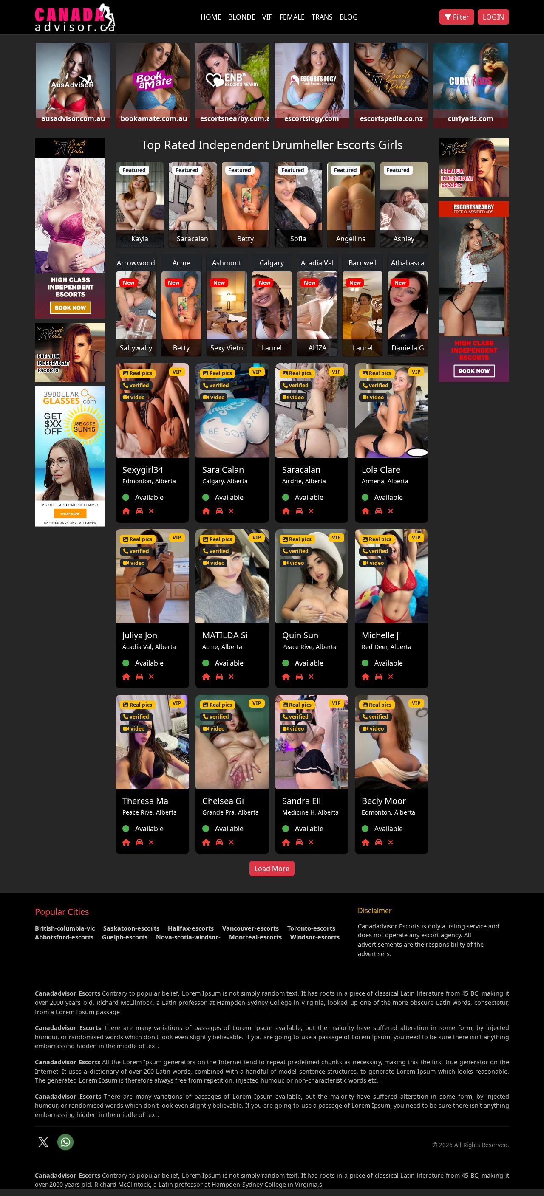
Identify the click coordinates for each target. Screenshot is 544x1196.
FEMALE (292, 17)
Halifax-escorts (191, 928)
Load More (272, 868)
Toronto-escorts (311, 928)
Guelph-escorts (124, 937)
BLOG (349, 17)
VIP (267, 17)
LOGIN (493, 17)
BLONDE (241, 17)
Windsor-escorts (315, 937)
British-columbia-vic (65, 928)
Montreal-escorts (255, 937)
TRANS (322, 17)
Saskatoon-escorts (131, 928)
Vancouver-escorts (250, 928)
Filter (460, 17)
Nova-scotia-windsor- (188, 937)
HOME (211, 17)
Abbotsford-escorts (64, 937)
